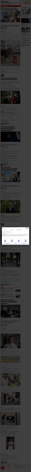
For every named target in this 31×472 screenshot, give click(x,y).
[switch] (12, 241)
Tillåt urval (15, 243)
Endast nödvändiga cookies (7, 243)
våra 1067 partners (4, 233)
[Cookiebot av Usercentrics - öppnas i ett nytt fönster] (26, 228)
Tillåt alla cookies (24, 243)
